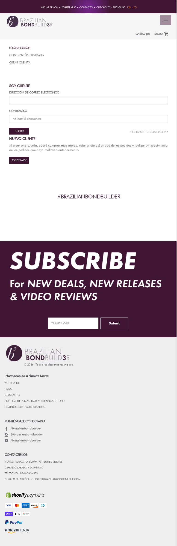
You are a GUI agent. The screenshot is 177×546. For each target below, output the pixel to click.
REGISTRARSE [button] (69, 7)
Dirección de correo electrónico (34, 92)
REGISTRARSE (19, 160)
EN (129, 7)
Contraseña (18, 111)
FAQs (8, 389)
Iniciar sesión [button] (49, 7)
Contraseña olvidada (26, 55)
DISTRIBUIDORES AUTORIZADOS (25, 407)
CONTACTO (12, 395)
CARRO (143, 34)
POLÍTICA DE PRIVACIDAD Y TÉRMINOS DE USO (35, 401)
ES (135, 7)
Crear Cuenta (19, 62)
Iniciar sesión (19, 47)
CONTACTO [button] (86, 7)
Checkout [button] (102, 7)
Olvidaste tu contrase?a (149, 132)
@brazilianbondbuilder (27, 434)
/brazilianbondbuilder (26, 428)
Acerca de (12, 383)
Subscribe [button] (119, 7)
